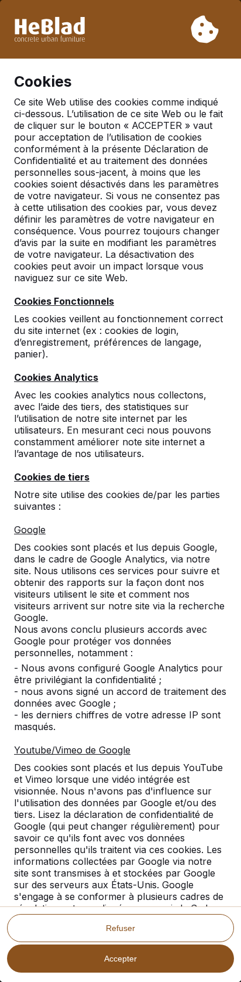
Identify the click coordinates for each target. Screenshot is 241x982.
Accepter (120, 958)
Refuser (120, 928)
